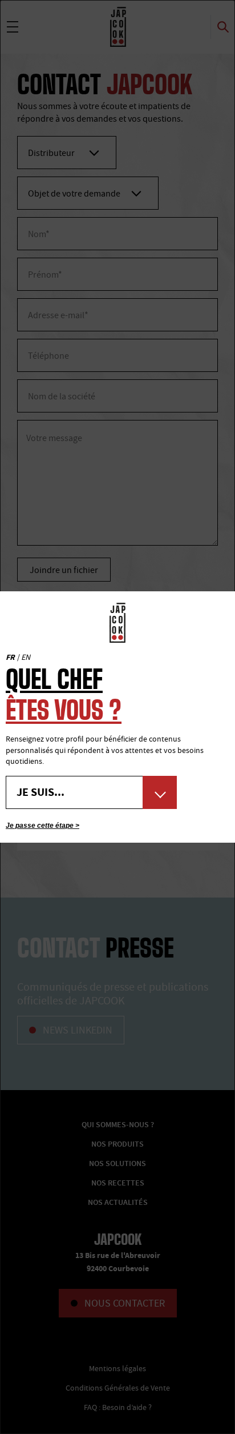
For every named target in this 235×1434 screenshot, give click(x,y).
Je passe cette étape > (42, 826)
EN (25, 657)
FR (10, 657)
